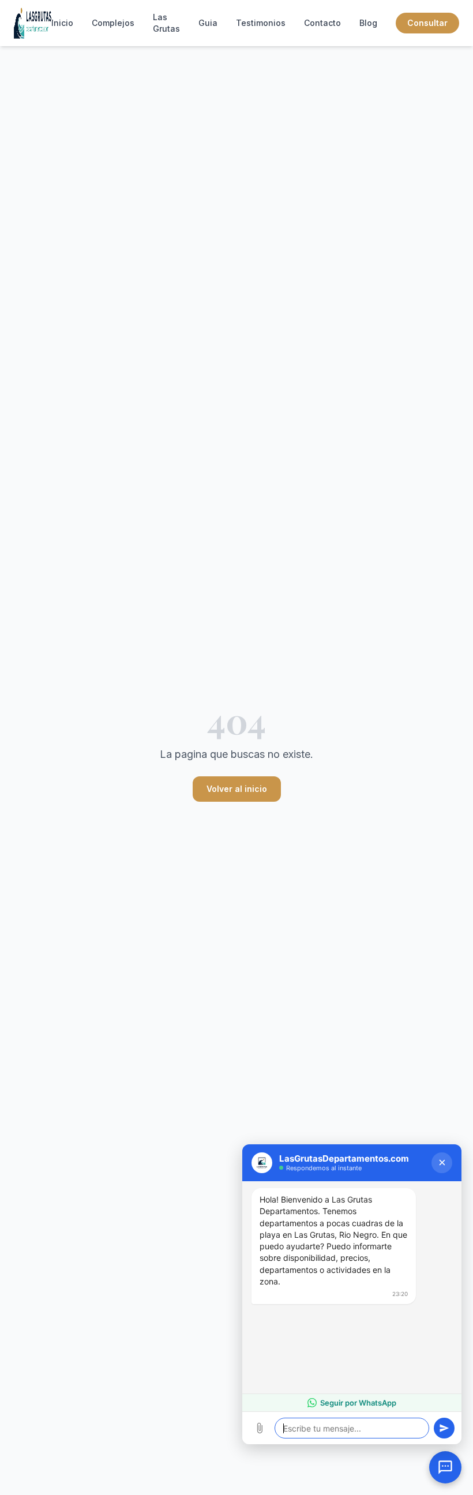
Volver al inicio (237, 789)
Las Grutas (166, 22)
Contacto (322, 23)
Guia (207, 23)
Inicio (62, 23)
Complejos (113, 23)
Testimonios (261, 23)
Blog (368, 23)
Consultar (427, 23)
